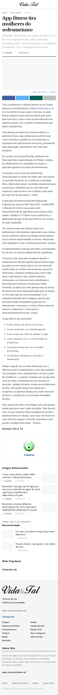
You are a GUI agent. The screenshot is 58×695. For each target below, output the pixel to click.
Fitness (27, 13)
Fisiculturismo (9, 629)
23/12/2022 (23, 53)
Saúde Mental (37, 626)
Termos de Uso (9, 599)
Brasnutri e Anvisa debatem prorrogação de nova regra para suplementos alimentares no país (19, 507)
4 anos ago (22, 538)
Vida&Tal (8, 53)
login (11, 522)
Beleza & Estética (11, 626)
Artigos (5, 622)
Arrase (15, 136)
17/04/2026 (19, 481)
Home (4, 13)
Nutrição (6, 640)
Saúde (33, 622)
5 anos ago (22, 551)
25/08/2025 (20, 499)
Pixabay (53, 92)
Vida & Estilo (15, 13)
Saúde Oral (36, 629)
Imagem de (36, 92)
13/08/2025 (19, 514)
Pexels (43, 92)
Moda (4, 637)
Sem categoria (37, 633)
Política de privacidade (13, 602)
